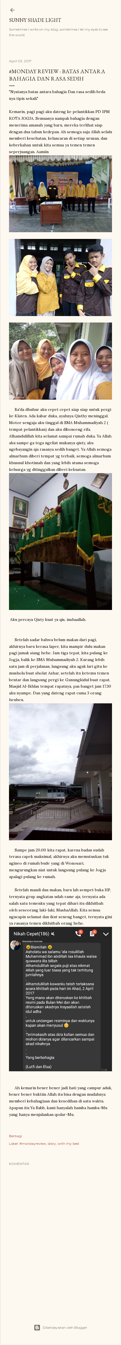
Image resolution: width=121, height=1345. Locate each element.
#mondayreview (32, 1143)
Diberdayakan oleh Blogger (65, 1327)
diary (52, 1143)
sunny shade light (35, 20)
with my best (68, 1143)
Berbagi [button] (15, 1136)
